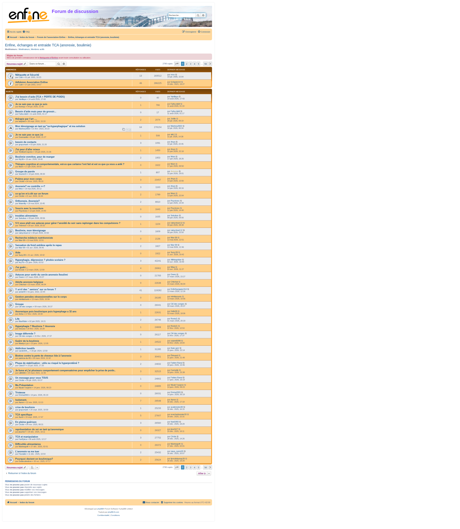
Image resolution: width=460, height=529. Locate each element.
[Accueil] (29, 14)
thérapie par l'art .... (26, 119)
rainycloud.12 (176, 223)
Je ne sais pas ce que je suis (31, 104)
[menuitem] (26, 32)
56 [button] (205, 63)
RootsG (174, 319)
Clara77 (22, 365)
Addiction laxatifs (25, 348)
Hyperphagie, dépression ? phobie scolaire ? (40, 260)
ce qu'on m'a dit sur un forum (31, 193)
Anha (21, 314)
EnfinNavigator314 (179, 289)
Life (17, 319)
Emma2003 (24, 395)
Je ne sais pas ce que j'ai (29, 134)
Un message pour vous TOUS (31, 377)
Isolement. (21, 400)
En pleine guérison (25, 422)
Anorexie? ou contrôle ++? (30, 186)
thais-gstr (175, 348)
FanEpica (23, 439)
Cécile (21, 181)
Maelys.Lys (24, 343)
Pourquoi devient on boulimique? (34, 458)
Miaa (173, 267)
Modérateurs (24, 49)
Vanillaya (22, 99)
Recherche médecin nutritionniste (34, 237)
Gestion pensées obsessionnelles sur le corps (41, 296)
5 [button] (198, 63)
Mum (173, 156)
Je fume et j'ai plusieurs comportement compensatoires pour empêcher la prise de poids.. (65, 370)
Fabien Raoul (176, 363)
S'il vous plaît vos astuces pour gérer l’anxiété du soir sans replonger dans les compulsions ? (67, 223)
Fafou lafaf (175, 104)
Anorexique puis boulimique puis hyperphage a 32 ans (45, 311)
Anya (173, 142)
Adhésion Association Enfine (31, 82)
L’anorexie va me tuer (27, 451)
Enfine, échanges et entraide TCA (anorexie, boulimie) (48, 45)
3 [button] (190, 63)
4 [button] (194, 63)
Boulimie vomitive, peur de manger (35, 156)
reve (173, 74)
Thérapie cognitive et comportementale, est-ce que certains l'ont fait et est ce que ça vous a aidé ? (69, 164)
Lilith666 (22, 373)
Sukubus (22, 218)
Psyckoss (175, 201)
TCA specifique (23, 414)
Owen (21, 277)
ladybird (22, 121)
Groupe (19, 304)
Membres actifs (37, 49)
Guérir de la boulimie (27, 341)
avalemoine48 (177, 407)
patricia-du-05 (25, 358)
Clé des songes (25, 306)
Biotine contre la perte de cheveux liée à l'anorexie (43, 355)
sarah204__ (24, 351)
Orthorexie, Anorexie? (27, 201)
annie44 (22, 292)
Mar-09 (22, 240)
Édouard (174, 355)
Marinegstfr (24, 446)
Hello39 (174, 311)
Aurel (21, 417)
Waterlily (22, 203)
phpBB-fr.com (113, 512)
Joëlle (173, 119)
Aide (17, 252)
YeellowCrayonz (26, 152)
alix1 (173, 134)
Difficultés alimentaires (28, 444)
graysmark (23, 144)
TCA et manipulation (26, 436)
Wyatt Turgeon (25, 388)
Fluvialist (22, 454)
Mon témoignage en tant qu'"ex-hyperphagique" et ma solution (50, 126)
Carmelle (174, 370)
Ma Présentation (24, 385)
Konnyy (22, 106)
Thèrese (22, 225)
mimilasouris (24, 299)
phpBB (100, 509)
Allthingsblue (176, 260)
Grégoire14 (176, 82)
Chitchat (22, 284)
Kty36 (21, 159)
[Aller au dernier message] (176, 74)
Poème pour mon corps (28, 179)
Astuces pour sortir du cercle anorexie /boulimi (41, 274)
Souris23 (22, 174)
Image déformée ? (25, 333)
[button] (177, 64)
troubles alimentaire (26, 215)
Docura (22, 329)
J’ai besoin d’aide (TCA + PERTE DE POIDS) (40, 96)
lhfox (21, 189)
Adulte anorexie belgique (29, 282)
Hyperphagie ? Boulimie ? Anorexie (35, 326)
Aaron (21, 402)
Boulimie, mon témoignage (30, 230)
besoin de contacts (25, 142)
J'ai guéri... (21, 267)
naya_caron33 (177, 451)
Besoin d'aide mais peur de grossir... (35, 111)
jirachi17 (22, 432)
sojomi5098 (176, 341)
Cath (21, 77)
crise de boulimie (25, 407)
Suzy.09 (22, 255)
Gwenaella (23, 137)
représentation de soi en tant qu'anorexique (39, 429)
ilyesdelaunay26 (178, 458)
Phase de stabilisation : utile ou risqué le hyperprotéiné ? (47, 363)
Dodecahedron (25, 461)
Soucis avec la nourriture (29, 208)
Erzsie (21, 270)
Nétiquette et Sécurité (27, 74)
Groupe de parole (25, 171)
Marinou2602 (24, 129)
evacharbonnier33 (179, 414)
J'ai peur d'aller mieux (27, 149)
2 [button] (186, 63)
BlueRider (23, 321)
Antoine (174, 171)
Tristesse (20, 392)
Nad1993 (175, 422)
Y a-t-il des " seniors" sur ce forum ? (35, 289)
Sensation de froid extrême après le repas (38, 245)
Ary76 (21, 262)
